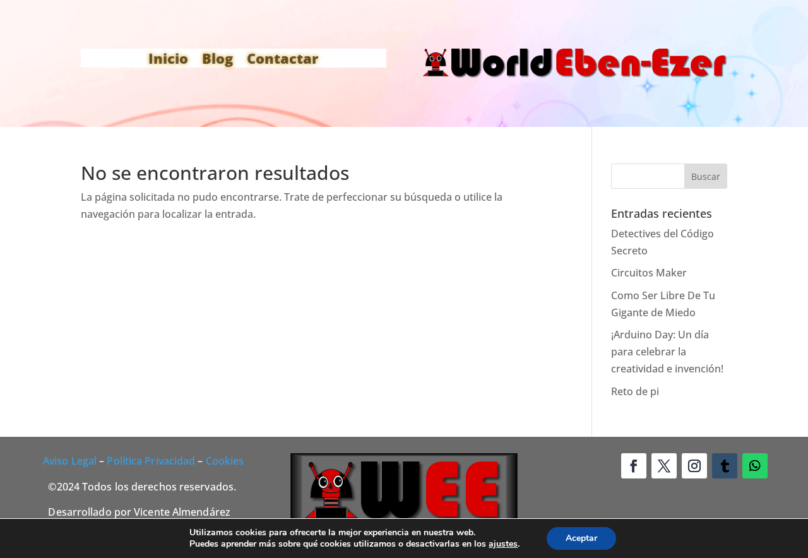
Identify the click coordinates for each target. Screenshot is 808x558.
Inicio (168, 61)
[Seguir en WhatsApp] (755, 465)
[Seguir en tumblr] (724, 465)
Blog (217, 61)
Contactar (282, 61)
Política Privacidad (151, 461)
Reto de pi (635, 391)
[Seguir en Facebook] (633, 465)
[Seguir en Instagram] (694, 465)
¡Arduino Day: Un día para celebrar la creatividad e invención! (667, 352)
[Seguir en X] (664, 465)
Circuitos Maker (649, 273)
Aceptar (581, 538)
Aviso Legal (70, 461)
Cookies (225, 461)
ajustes (503, 544)
